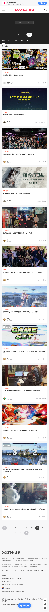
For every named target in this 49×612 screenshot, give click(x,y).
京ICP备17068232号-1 (7, 581)
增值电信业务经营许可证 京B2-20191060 (11, 578)
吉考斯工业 (22, 570)
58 (32, 528)
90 (15, 533)
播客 (16, 570)
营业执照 (4, 575)
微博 (7, 570)
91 (21, 533)
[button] (4, 528)
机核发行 (36, 570)
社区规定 (41, 599)
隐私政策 (34, 599)
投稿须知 (20, 599)
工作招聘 (4, 601)
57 (26, 528)
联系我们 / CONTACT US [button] (9, 599)
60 (43, 528)
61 (4, 533)
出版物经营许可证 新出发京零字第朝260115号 (13, 591)
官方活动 (6, 72)
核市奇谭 (29, 570)
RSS (42, 570)
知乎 (3, 570)
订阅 (29, 35)
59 (37, 528)
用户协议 (27, 599)
